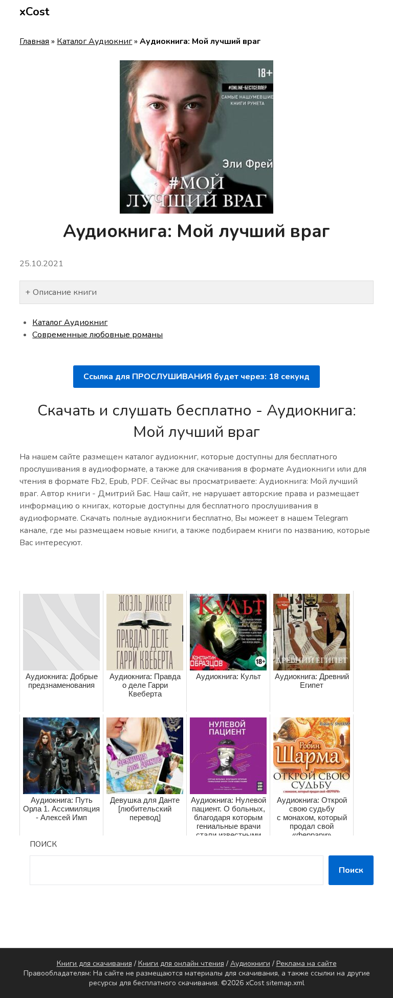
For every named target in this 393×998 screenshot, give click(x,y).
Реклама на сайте (306, 963)
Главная (34, 41)
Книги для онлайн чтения (181, 963)
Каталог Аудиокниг (94, 41)
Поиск (43, 844)
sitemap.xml (285, 983)
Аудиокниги (250, 963)
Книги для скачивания (94, 963)
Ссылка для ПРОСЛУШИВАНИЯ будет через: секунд (196, 376)
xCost (34, 11)
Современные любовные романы (97, 334)
